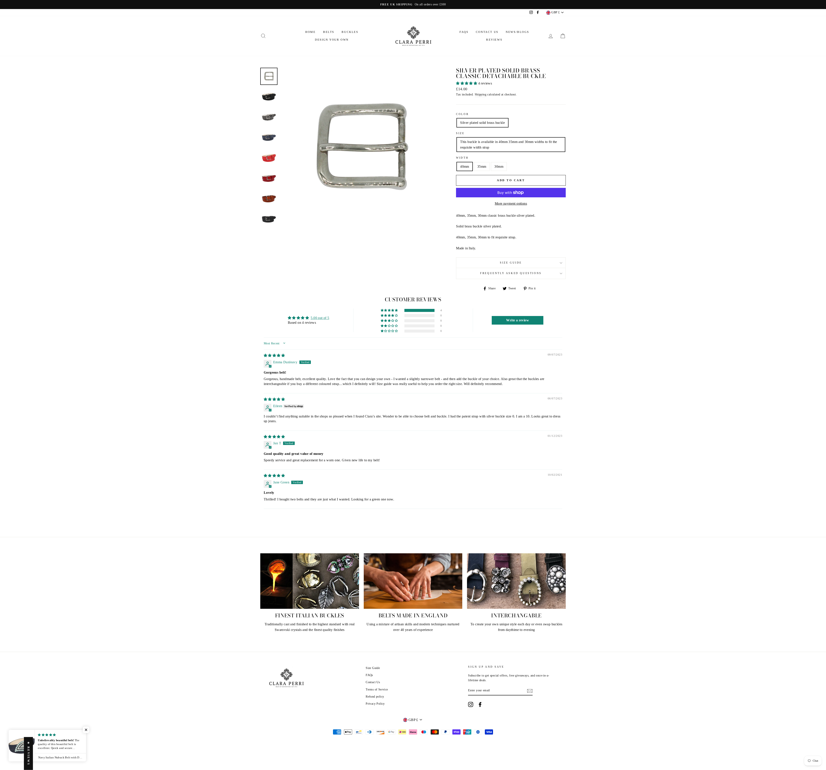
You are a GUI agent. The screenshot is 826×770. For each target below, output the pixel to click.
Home (310, 32)
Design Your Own (332, 39)
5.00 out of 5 (320, 318)
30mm (498, 166)
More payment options (511, 203)
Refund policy (375, 696)
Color (462, 114)
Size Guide (511, 262)
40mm (464, 166)
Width (462, 157)
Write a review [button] (517, 320)
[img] (274, 355)
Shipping (480, 94)
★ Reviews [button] (28, 753)
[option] (413, 4)
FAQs (463, 32)
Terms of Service (377, 689)
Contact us (487, 32)
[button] (467, 83)
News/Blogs (517, 32)
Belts (328, 32)
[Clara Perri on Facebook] (480, 704)
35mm (481, 166)
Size (460, 133)
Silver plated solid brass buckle (482, 122)
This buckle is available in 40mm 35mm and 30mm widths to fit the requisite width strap (508, 144)
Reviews (494, 39)
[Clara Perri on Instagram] (470, 704)
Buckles (350, 32)
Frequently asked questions (511, 273)
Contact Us (373, 682)
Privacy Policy (375, 703)
